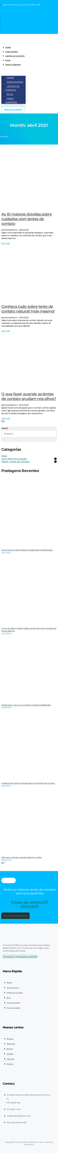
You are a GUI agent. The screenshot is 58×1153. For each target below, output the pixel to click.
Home (8, 47)
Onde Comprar (13, 65)
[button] (13, 71)
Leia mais (5, 243)
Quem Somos (11, 52)
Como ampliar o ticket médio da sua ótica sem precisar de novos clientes (28, 629)
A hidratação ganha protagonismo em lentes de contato (28, 783)
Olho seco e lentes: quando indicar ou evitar (21, 857)
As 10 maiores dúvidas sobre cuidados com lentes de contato (26, 219)
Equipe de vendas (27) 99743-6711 (29, 904)
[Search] (4, 439)
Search (4, 428)
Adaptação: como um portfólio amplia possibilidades (26, 705)
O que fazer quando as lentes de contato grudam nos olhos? (28, 396)
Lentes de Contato (15, 56)
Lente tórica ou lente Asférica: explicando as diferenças (27, 550)
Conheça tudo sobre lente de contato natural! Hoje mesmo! (27, 308)
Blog (7, 60)
